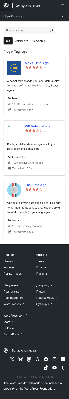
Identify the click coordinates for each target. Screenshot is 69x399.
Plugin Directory (13, 16)
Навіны (8, 261)
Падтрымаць (46, 297)
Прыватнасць (13, 273)
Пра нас (9, 255)
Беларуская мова (24, 350)
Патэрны (42, 273)
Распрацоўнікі (13, 297)
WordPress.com (16, 315)
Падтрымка (11, 291)
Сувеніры (44, 304)
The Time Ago (35, 185)
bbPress (11, 328)
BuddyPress (13, 334)
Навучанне (11, 285)
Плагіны (41, 267)
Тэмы (40, 261)
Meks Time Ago (37, 63)
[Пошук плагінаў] (51, 30)
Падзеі (40, 291)
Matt (8, 322)
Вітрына (41, 255)
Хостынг (9, 267)
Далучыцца (44, 285)
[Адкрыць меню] (63, 5)
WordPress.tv (14, 304)
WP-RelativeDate (38, 126)
